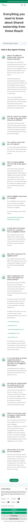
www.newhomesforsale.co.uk (16, 329)
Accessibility (14, 480)
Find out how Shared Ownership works (14, 1)
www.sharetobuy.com (13, 321)
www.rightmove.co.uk (13, 333)
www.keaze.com (12, 325)
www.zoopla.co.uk (13, 337)
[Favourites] (22, 5)
